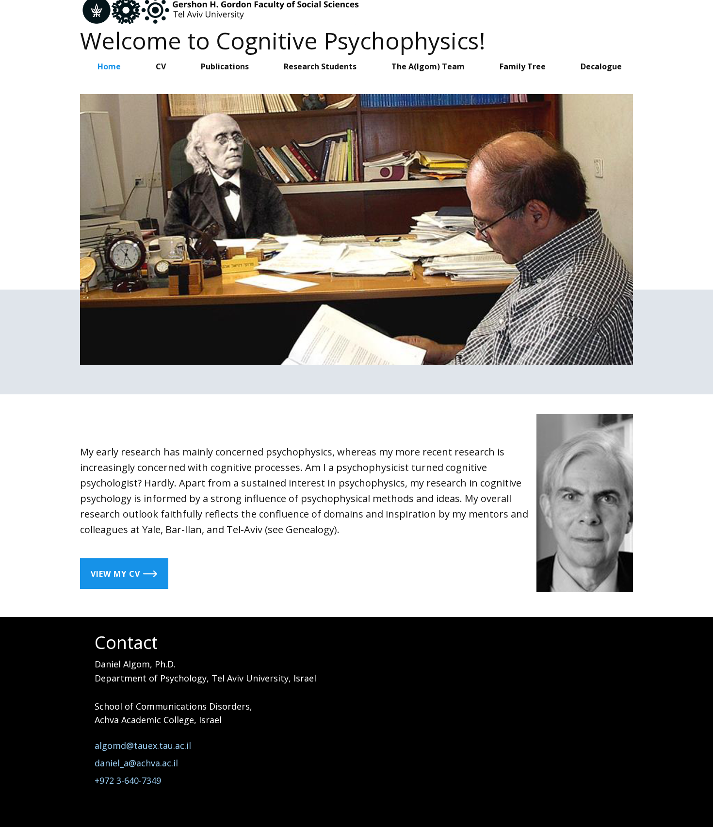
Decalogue (601, 66)
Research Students (320, 66)
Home (109, 66)
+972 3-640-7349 (128, 780)
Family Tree (523, 66)
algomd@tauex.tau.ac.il (144, 745)
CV (161, 66)
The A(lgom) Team (428, 66)
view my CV (117, 573)
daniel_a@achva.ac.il (137, 763)
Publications (225, 66)
